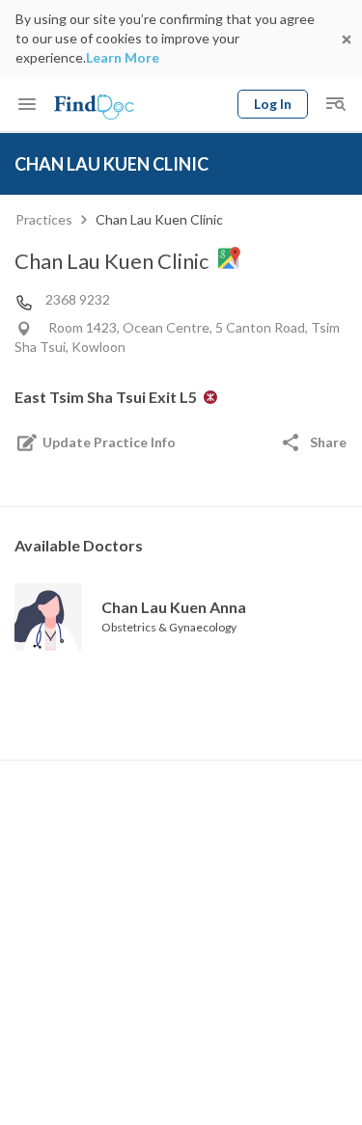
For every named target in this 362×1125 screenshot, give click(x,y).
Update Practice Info (109, 442)
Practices (43, 219)
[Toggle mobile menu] (27, 104)
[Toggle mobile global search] (335, 104)
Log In (273, 103)
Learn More (122, 57)
